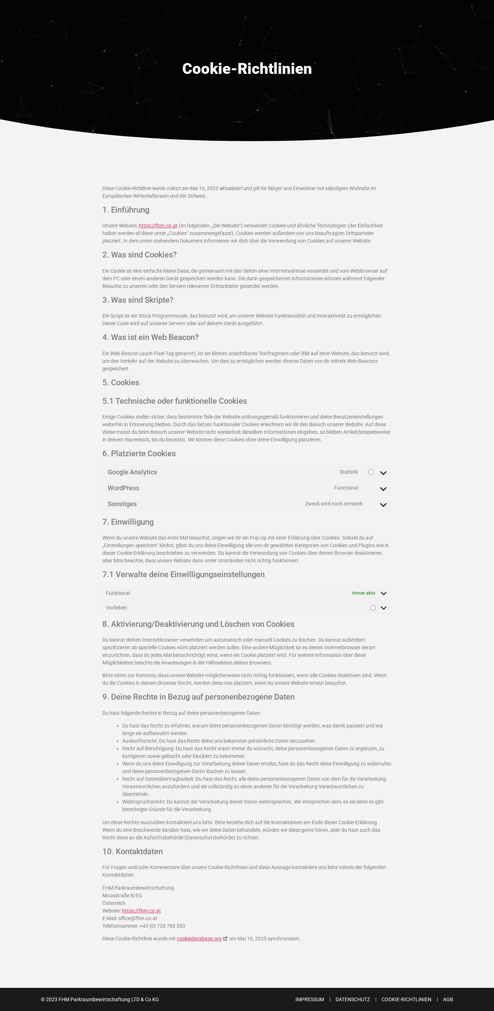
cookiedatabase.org (199, 938)
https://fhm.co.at (158, 225)
